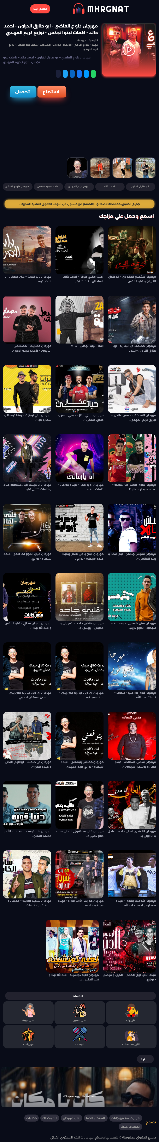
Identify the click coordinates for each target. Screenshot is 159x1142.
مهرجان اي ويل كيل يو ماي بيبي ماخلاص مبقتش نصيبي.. (30, 695)
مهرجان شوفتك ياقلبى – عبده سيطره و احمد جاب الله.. (136, 903)
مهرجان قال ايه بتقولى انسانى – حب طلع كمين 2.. (80, 833)
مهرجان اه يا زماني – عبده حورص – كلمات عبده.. (81, 487)
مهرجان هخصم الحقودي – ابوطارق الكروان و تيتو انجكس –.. (132, 279)
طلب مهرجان (71, 1118)
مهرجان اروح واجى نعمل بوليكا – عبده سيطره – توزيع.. (82, 556)
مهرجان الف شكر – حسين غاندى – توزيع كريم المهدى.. (133, 417)
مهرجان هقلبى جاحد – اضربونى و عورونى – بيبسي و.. (82, 625)
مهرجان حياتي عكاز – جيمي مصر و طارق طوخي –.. (81, 417)
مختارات (31, 1118)
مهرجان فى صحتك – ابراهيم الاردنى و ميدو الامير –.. (28, 764)
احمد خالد (109, 186)
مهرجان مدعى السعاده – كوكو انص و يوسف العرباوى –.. (135, 764)
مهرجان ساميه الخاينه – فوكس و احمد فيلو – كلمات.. (29, 903)
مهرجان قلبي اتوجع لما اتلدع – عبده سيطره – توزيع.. (27, 556)
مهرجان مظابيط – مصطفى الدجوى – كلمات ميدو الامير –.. (31, 348)
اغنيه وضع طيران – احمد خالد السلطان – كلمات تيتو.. (83, 279)
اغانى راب (131, 1020)
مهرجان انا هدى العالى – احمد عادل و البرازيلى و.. (132, 833)
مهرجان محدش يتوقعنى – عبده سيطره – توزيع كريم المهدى (82, 764)
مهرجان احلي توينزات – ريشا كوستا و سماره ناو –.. (27, 417)
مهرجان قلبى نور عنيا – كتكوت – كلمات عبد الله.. (135, 695)
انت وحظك (49, 1118)
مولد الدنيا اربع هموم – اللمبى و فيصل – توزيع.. (129, 977)
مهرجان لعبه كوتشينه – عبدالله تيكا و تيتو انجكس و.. (74, 977)
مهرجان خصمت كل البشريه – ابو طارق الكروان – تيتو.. (134, 348)
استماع (51, 92)
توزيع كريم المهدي (78, 186)
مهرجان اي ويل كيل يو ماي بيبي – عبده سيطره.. (81, 695)
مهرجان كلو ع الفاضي (17, 186)
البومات (79, 1044)
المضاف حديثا (130, 1127)
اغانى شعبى (80, 1020)
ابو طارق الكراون (140, 186)
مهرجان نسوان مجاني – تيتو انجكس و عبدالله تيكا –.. (28, 625)
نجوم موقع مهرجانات (125, 1118)
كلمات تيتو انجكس (47, 186)
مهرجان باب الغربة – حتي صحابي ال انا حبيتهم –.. (28, 279)
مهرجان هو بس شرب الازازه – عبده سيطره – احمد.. (81, 903)
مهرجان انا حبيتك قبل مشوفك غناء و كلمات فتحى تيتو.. (27, 487)
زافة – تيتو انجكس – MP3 (87, 346)
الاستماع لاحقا (96, 1118)
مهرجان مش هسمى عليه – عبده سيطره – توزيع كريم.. (133, 625)
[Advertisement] (79, 128)
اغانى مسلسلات (131, 1044)
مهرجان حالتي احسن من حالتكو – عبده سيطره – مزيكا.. (134, 487)
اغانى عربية (28, 1020)
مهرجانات (28, 1044)
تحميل (22, 92)
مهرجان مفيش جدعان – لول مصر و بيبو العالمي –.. (132, 556)
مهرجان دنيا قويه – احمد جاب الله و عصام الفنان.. (27, 833)
